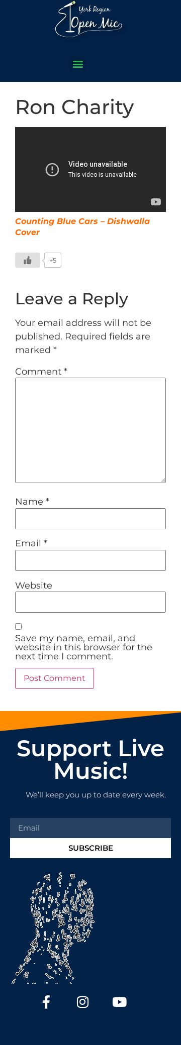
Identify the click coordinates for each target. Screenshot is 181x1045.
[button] (78, 63)
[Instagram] (83, 1002)
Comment (41, 371)
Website (33, 585)
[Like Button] (27, 260)
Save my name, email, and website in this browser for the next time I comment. (83, 647)
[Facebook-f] (46, 1002)
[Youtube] (119, 1002)
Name (32, 501)
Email (31, 543)
